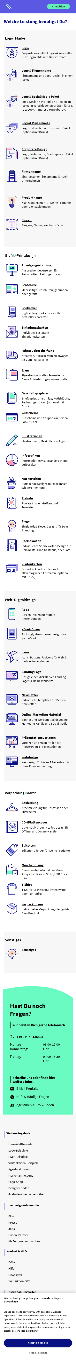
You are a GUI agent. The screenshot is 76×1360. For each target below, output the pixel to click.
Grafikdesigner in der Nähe (25, 1194)
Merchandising (33, 865)
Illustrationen (32, 436)
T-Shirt (27, 884)
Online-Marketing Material (41, 714)
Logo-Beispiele (18, 1150)
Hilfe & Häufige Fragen (29, 1096)
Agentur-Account (19, 1169)
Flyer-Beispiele (18, 1157)
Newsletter (30, 695)
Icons (25, 652)
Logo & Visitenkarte (36, 123)
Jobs (11, 1229)
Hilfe (11, 1268)
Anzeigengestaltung (36, 265)
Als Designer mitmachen (24, 1241)
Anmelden (58, 6)
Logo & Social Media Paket (40, 96)
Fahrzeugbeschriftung (38, 350)
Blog (11, 1216)
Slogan (27, 220)
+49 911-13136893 (30, 1036)
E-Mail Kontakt (24, 1088)
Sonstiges (29, 950)
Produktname (32, 197)
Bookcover (29, 308)
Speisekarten (31, 541)
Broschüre (29, 285)
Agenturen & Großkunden (32, 1105)
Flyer (25, 370)
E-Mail (12, 1262)
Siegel (26, 521)
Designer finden (18, 1188)
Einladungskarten (35, 327)
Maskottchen (31, 478)
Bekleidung (30, 803)
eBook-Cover (31, 629)
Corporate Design (34, 149)
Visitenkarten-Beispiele (23, 1163)
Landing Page (31, 672)
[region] (38, 1326)
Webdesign (30, 757)
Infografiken (31, 455)
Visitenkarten (32, 564)
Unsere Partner (18, 1235)
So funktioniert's (19, 1281)
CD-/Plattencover (34, 822)
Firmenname (31, 171)
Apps (25, 609)
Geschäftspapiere (35, 393)
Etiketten (29, 845)
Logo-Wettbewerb (20, 1144)
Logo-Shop (15, 1182)
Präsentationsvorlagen (39, 737)
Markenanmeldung (20, 1175)
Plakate (27, 498)
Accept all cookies (38, 1342)
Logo (25, 48)
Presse (12, 1222)
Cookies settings (38, 1352)
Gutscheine (30, 413)
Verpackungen (32, 904)
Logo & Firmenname (36, 70)
